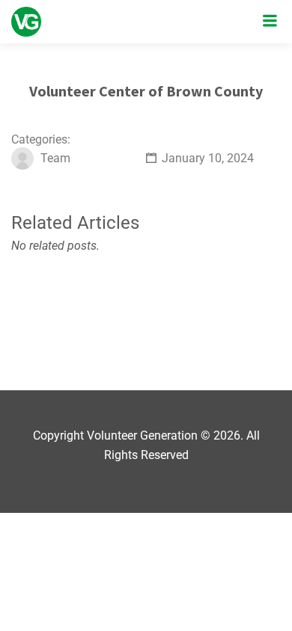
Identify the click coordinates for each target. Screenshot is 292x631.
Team (55, 158)
